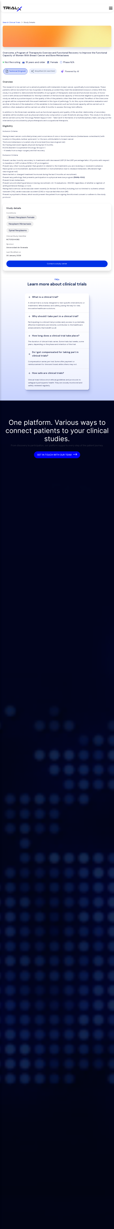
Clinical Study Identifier (16, 236)
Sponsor (10, 244)
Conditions (11, 213)
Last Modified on (13, 252)
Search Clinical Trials (11, 22)
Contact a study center (57, 263)
